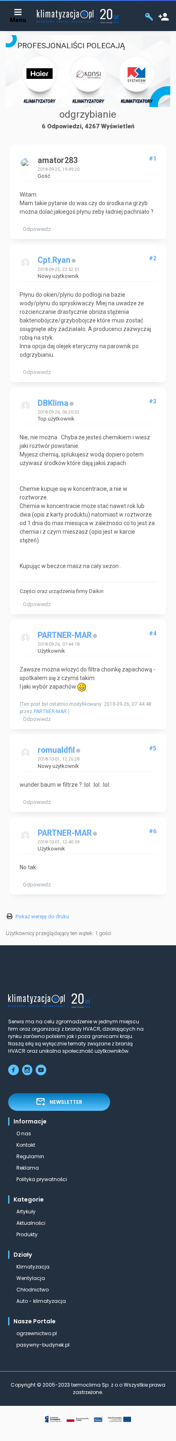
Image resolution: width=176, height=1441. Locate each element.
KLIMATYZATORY (39, 101)
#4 (152, 633)
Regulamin (30, 1156)
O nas (23, 1133)
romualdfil (56, 750)
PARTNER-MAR (65, 635)
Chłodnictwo (32, 1289)
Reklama (27, 1167)
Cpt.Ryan (54, 260)
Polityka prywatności (41, 1179)
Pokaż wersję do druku (42, 916)
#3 (152, 401)
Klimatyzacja (33, 1266)
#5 (152, 748)
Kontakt (25, 1144)
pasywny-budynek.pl (43, 1344)
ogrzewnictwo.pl (36, 1333)
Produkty (27, 1234)
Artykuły (26, 1211)
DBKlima (53, 403)
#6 (152, 831)
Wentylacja (30, 1278)
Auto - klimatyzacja (41, 1301)
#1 (152, 158)
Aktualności (30, 1222)
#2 (152, 258)
